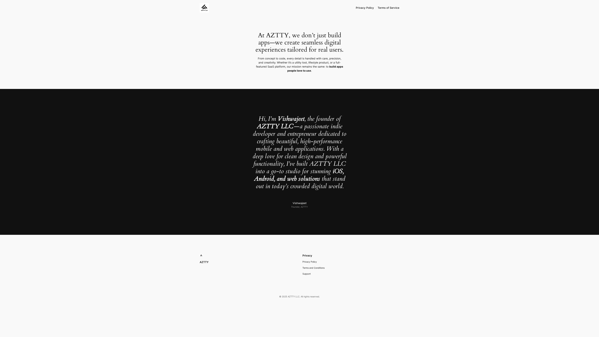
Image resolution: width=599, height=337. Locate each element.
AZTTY (204, 262)
